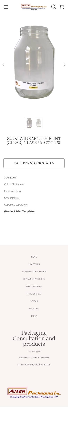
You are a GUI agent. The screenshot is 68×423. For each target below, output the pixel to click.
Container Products (34, 279)
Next (64, 65)
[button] (6, 7)
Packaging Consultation (34, 271)
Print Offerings (34, 286)
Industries (34, 264)
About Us (34, 308)
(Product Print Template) (19, 211)
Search (34, 301)
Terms (34, 316)
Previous (3, 65)
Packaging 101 (34, 293)
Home (34, 256)
